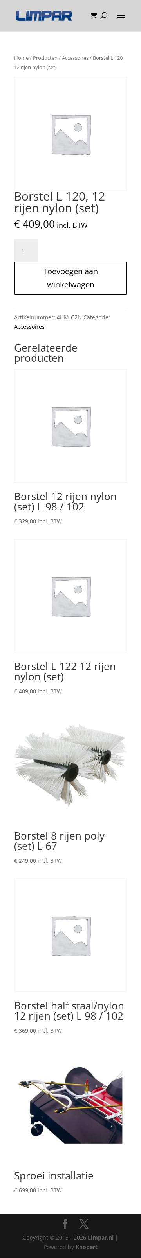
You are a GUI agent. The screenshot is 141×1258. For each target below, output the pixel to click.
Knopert (87, 1247)
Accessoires (75, 57)
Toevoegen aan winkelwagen (70, 278)
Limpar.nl (101, 1237)
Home (21, 57)
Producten (45, 57)
